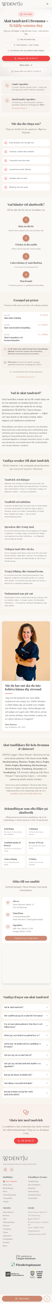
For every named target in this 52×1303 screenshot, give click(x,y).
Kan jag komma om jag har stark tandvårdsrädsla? (18, 1093)
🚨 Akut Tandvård (10, 1181)
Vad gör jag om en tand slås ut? (18, 1055)
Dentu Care (7, 1185)
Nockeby (6, 1242)
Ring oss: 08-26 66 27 (27, 58)
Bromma (6, 1215)
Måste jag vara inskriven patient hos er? (22, 1035)
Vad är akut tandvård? (13, 1007)
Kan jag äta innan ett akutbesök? (18, 1074)
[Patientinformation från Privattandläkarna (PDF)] (15, 1274)
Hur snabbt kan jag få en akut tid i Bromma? (23, 1015)
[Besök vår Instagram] (5, 1169)
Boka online (25, 65)
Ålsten (5, 1232)
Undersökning (33, 1191)
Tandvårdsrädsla (34, 1195)
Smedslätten (8, 1239)
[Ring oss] (47, 1299)
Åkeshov (6, 1226)
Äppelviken (7, 1236)
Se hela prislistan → (19, 108)
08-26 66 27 (27, 1140)
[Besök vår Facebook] (11, 1169)
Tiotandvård (7, 1198)
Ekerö (5, 1246)
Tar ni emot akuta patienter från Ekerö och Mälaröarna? (23, 1025)
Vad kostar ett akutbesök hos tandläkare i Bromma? (22, 1045)
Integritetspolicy (34, 1231)
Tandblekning (33, 1181)
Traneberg (7, 1229)
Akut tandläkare (34, 1185)
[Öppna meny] (47, 3)
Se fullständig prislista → (26, 377)
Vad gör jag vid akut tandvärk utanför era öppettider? (22, 1065)
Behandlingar (8, 1188)
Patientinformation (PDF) (37, 1234)
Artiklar (6, 1201)
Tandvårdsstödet (9, 1195)
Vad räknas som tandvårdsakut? (18, 1083)
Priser (5, 1191)
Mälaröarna (37, 793)
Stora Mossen (8, 1212)
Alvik (5, 1219)
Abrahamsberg (8, 1222)
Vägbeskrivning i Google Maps (26, 938)
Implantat (31, 1188)
